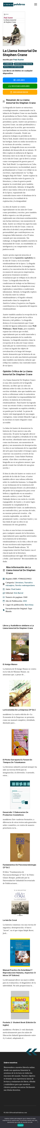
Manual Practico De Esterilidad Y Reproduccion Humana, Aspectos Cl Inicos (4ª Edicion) (19, 973)
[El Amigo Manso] (20, 660)
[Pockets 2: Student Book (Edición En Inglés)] (20, 1018)
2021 (25, 601)
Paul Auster (18, 59)
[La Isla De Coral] (20, 915)
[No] (38, 1122)
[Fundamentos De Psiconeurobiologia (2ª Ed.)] (20, 860)
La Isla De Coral (10, 920)
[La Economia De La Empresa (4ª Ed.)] (20, 705)
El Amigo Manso (10, 664)
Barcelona (29, 605)
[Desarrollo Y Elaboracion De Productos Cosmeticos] (20, 807)
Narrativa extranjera (23, 64)
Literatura (8, 64)
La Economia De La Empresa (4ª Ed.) (19, 710)
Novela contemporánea (13, 67)
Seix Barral (18, 593)
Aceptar (20, 1125)
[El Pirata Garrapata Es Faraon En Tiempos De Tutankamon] (20, 755)
